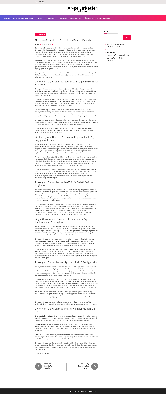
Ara (106, 31)
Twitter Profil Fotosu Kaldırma (70, 18)
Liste (40, 18)
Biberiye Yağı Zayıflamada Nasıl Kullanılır (83, 366)
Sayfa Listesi (50, 18)
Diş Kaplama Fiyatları (42, 353)
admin (37, 44)
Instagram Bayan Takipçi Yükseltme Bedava (18, 18)
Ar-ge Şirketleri (83, 8)
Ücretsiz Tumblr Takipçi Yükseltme (97, 18)
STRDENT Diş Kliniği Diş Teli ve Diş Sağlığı (49, 366)
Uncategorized (40, 34)
